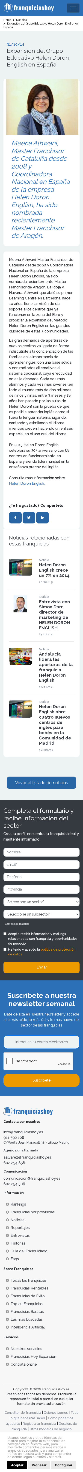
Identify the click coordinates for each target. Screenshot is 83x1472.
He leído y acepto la (41, 952)
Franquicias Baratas (27, 1311)
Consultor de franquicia (23, 1412)
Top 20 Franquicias (27, 1304)
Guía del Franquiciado (29, 1251)
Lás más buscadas (27, 1319)
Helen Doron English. (27, 483)
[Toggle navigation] (73, 8)
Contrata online (24, 1364)
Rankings (18, 1204)
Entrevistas (20, 1235)
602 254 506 (14, 1184)
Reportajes (20, 1228)
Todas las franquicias (29, 1280)
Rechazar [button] (39, 1465)
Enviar (41, 967)
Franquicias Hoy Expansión (33, 1356)
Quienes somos (56, 1412)
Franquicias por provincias (33, 1212)
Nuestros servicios (26, 1349)
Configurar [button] (63, 1465)
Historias (18, 1243)
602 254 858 (14, 1163)
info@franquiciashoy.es (23, 1132)
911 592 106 (13, 1137)
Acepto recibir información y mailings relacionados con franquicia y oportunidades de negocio (42, 938)
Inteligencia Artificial (28, 1327)
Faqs (15, 1259)
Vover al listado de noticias (41, 782)
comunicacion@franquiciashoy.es (31, 1178)
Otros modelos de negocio (51, 1429)
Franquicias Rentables (29, 1288)
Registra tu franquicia (39, 1423)
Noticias (17, 1220)
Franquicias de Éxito (28, 1296)
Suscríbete (41, 1080)
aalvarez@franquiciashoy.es (27, 1157)
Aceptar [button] (17, 1465)
